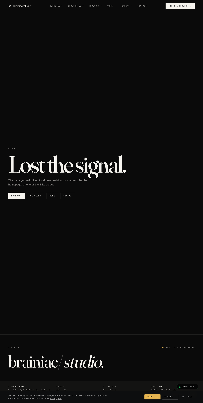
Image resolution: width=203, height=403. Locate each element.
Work (110, 6)
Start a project (178, 6)
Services (55, 6)
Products (94, 6)
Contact (142, 6)
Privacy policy (56, 398)
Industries (74, 6)
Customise (187, 397)
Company (125, 6)
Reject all (170, 397)
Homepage (16, 196)
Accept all (152, 397)
